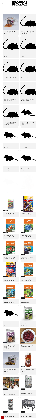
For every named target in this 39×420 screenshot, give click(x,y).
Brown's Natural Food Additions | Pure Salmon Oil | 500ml (27, 370)
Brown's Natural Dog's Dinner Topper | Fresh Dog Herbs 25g (10, 370)
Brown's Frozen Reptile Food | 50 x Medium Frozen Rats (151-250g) (10, 100)
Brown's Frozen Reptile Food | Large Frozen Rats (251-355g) (27, 100)
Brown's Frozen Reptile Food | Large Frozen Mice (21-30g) (27, 168)
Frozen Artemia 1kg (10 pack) (9, 235)
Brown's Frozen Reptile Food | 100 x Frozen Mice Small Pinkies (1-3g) (10, 323)
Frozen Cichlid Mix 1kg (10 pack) (9, 257)
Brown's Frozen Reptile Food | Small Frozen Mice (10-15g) (27, 145)
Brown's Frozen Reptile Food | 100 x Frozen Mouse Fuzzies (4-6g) (10, 145)
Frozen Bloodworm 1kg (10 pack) (9, 213)
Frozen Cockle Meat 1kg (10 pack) (27, 257)
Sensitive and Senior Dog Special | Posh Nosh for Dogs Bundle (10, 392)
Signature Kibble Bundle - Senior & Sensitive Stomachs (27, 192)
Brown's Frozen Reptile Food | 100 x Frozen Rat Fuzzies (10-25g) (27, 32)
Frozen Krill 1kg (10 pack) (25, 213)
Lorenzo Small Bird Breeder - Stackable (28, 414)
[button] (2, 4)
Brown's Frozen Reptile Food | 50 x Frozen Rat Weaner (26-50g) (27, 54)
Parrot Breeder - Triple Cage (8, 414)
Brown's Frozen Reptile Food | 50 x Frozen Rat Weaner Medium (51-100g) (10, 77)
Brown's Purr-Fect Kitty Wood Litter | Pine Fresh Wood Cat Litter (27, 323)
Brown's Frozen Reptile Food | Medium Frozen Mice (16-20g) (10, 168)
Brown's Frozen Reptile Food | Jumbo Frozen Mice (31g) (10, 192)
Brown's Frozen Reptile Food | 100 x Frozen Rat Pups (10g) (10, 54)
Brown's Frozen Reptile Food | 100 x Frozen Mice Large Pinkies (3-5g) (27, 123)
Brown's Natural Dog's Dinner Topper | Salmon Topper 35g (10, 32)
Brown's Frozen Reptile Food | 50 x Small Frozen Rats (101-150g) (28, 77)
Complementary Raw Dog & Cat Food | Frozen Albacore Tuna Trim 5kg (27, 346)
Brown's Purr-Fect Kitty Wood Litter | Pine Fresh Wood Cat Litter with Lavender (10, 346)
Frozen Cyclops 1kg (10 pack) (26, 235)
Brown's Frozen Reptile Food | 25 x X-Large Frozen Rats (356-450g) (10, 123)
